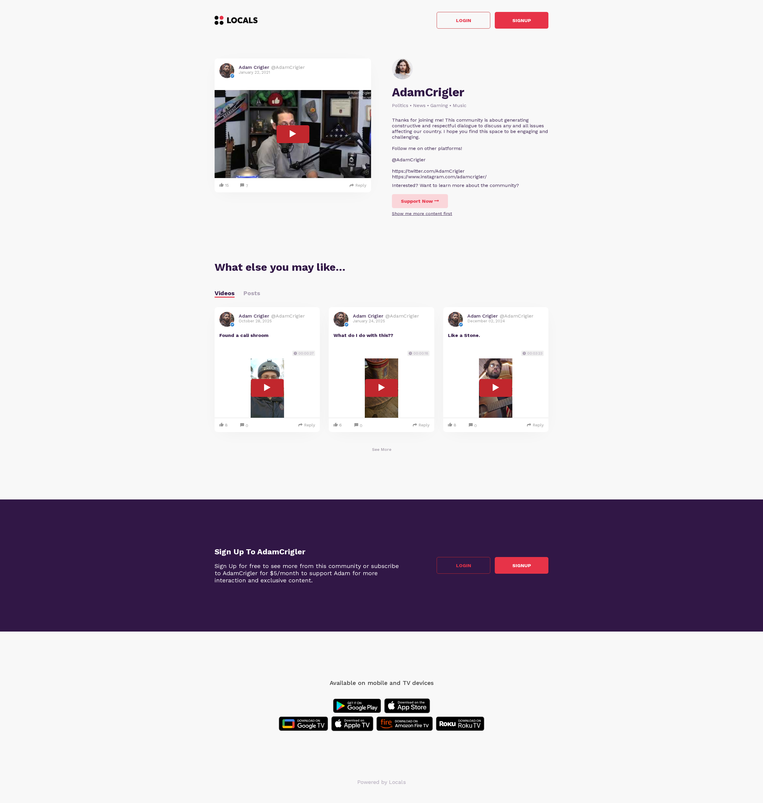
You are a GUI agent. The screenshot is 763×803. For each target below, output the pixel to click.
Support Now (417, 201)
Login (463, 20)
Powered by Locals (381, 782)
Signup (521, 20)
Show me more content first (422, 213)
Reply (360, 185)
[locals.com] (236, 20)
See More (381, 449)
